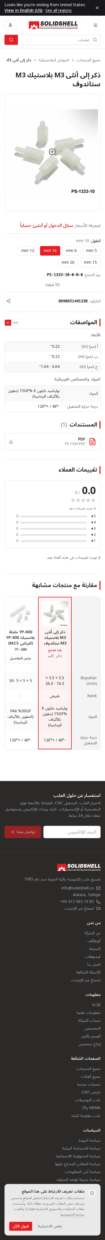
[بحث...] (11, 40)
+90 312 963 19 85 (77, 902)
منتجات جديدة (89, 1084)
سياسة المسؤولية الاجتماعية (78, 1156)
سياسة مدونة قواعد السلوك (78, 1180)
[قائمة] (95, 25)
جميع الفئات (91, 1076)
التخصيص (92, 1028)
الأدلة (96, 1005)
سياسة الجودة (90, 1140)
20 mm (68, 262)
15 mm (90, 262)
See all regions (58, 10)
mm (15, 323)
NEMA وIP (91, 1108)
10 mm (50, 251)
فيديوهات (93, 956)
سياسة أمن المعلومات (83, 1172)
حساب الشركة (89, 1020)
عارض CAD (91, 1092)
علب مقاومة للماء (86, 1116)
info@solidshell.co (77, 888)
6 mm (71, 251)
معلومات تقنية (88, 1013)
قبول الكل (21, 1226)
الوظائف (94, 941)
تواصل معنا (26, 832)
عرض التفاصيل (20, 658)
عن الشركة (92, 933)
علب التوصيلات (88, 1100)
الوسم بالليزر (91, 1036)
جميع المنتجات (88, 60)
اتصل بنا (94, 964)
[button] (52, 152)
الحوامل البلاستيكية (54, 60)
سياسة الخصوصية (72, 1214)
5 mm (91, 251)
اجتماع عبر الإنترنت (79, 908)
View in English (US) (23, 10)
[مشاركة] (8, 301)
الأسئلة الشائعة (88, 972)
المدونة (95, 949)
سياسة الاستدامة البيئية (81, 1148)
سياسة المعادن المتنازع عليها (78, 1164)
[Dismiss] (97, 7)
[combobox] (59, 40)
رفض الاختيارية (50, 1226)
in (8, 323)
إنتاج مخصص (89, 1044)
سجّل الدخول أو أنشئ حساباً (46, 225)
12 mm (27, 251)
